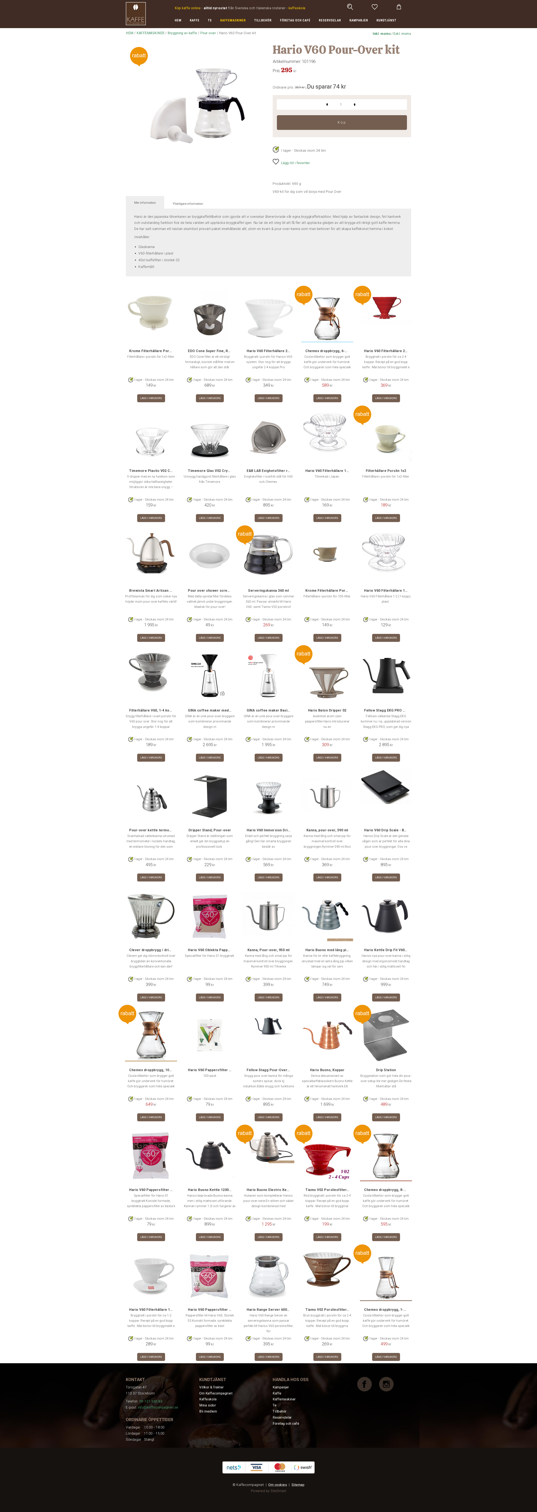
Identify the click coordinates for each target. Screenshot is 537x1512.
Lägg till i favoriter (295, 163)
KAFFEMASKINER (233, 20)
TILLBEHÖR (263, 20)
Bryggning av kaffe (182, 33)
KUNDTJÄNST (386, 20)
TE (210, 20)
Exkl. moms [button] (402, 34)
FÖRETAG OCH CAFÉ (295, 20)
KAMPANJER (358, 20)
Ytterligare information (188, 203)
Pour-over (208, 33)
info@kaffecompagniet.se (158, 1407)
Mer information (145, 202)
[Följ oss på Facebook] (367, 1384)
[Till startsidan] (136, 13)
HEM (178, 20)
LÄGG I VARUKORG (151, 398)
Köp (342, 122)
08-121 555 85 (151, 1401)
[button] (382, 34)
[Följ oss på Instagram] (389, 1384)
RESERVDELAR (330, 20)
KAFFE (194, 20)
